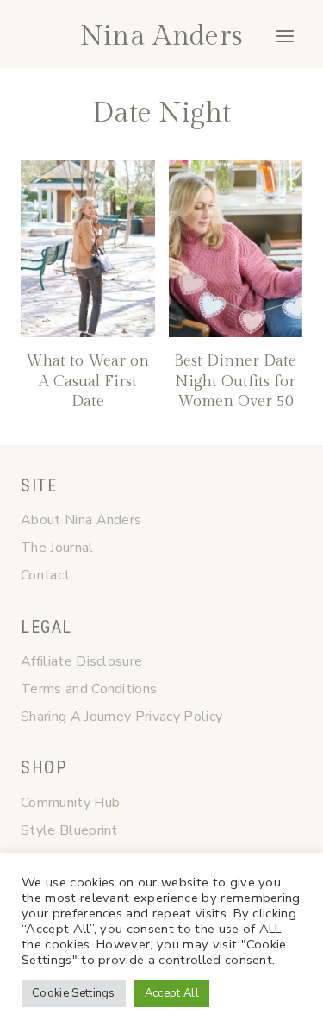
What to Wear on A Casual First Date (87, 381)
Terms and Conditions (89, 688)
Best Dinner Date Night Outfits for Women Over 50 (235, 381)
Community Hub (70, 802)
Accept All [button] (172, 993)
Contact (45, 575)
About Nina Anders (81, 519)
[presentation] (88, 249)
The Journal (57, 547)
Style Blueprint (69, 830)
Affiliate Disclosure (81, 661)
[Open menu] (284, 36)
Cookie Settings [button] (73, 993)
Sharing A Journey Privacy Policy (121, 716)
